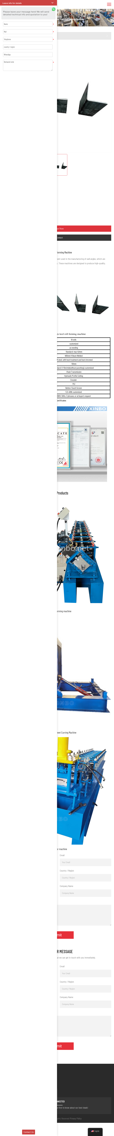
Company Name (66, 885)
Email (62, 855)
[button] (28, 2)
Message (6, 901)
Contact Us (28, 1132)
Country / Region (67, 870)
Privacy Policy (76, 1118)
